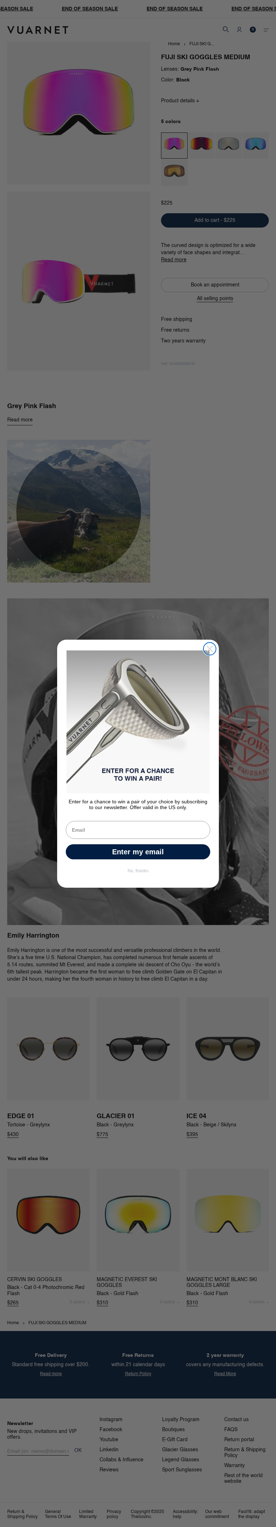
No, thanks (138, 870)
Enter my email (138, 852)
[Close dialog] (209, 649)
